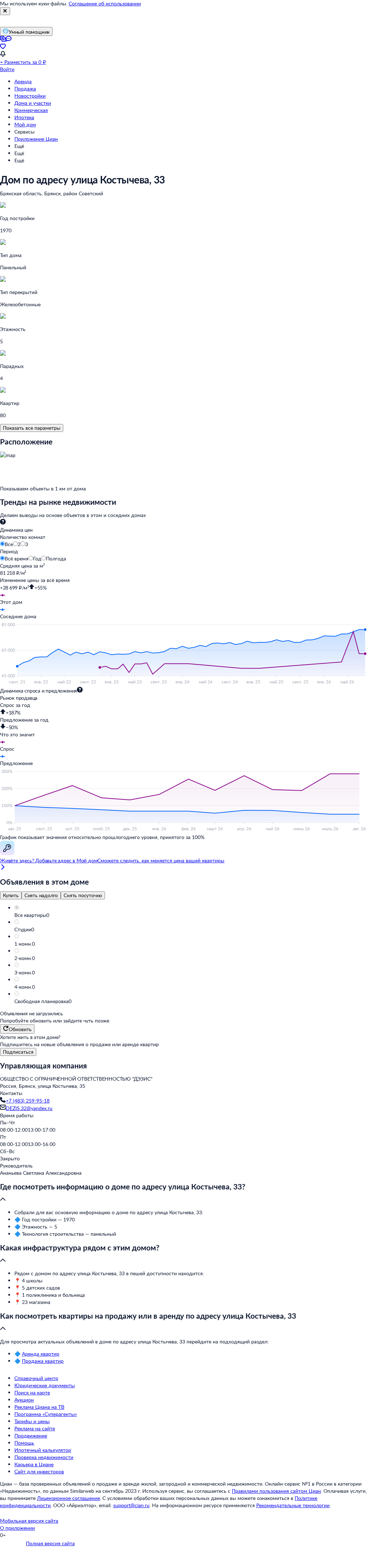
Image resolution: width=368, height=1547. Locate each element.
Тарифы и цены (32, 1421)
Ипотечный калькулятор (42, 1449)
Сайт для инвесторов (39, 1471)
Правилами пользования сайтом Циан (276, 1490)
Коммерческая (31, 110)
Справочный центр (36, 1378)
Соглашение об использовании (105, 3)
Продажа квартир (43, 1360)
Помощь (24, 1442)
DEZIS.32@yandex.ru (29, 1108)
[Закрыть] (5, 11)
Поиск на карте (32, 1392)
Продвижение (30, 1435)
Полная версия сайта (50, 1543)
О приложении (17, 1527)
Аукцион (24, 1399)
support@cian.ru (131, 1505)
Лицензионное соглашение (68, 1498)
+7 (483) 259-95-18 (28, 1100)
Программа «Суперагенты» (45, 1414)
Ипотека (24, 117)
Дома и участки (32, 102)
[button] (191, 915)
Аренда (23, 81)
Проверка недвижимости (43, 1457)
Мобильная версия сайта (29, 1520)
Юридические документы (44, 1385)
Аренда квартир (40, 1353)
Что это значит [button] (17, 734)
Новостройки (30, 95)
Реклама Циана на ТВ (39, 1406)
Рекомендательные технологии (293, 1505)
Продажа (25, 88)
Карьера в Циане (34, 1464)
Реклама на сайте (34, 1428)
